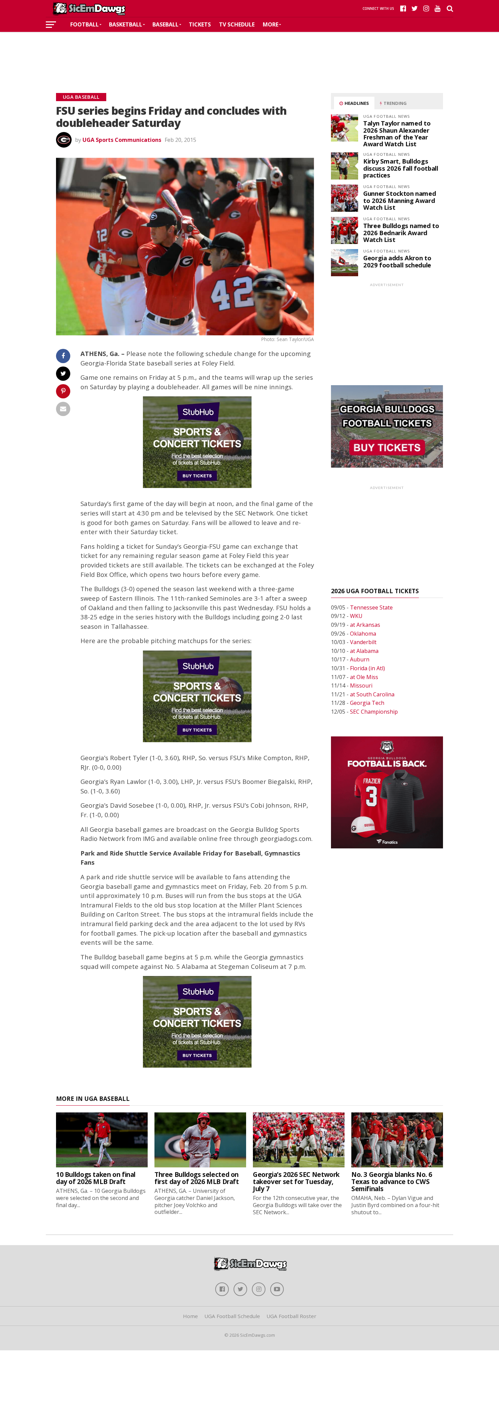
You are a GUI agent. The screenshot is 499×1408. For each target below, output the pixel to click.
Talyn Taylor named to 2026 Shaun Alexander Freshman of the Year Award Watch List (396, 133)
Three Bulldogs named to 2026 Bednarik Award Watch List (401, 232)
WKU (356, 616)
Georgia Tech (367, 703)
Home (190, 1316)
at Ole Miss (364, 677)
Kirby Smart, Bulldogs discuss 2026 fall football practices (400, 168)
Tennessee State (371, 607)
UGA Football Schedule (232, 1316)
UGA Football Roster (291, 1316)
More (270, 24)
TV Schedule (237, 24)
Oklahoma (363, 633)
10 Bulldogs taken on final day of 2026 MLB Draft (95, 1178)
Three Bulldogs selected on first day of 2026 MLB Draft (196, 1178)
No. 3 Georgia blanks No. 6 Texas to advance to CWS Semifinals (391, 1181)
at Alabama (364, 651)
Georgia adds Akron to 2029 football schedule (397, 261)
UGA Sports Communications (121, 140)
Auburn (359, 659)
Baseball (165, 24)
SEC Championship (374, 711)
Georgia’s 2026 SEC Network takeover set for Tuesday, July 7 (296, 1181)
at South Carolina (372, 694)
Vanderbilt (363, 642)
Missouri (361, 685)
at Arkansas (365, 624)
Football (84, 24)
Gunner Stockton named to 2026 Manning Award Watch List (399, 200)
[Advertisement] (249, 52)
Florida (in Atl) (367, 668)
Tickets (200, 24)
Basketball (125, 24)
